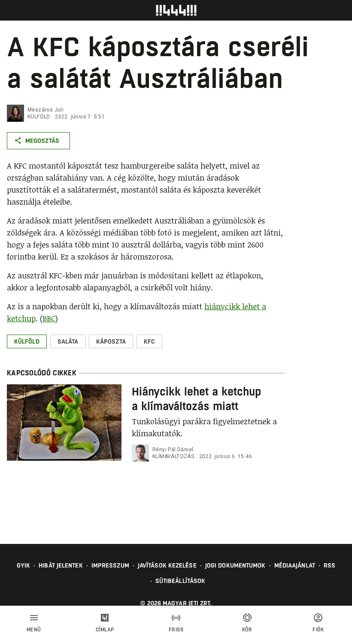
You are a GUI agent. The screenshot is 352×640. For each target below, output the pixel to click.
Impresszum (110, 565)
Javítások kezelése (167, 565)
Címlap (105, 630)
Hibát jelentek (60, 565)
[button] (27, 341)
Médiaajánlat (294, 565)
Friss (176, 630)
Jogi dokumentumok (235, 565)
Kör (247, 630)
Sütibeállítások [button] (180, 580)
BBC (48, 318)
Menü (34, 630)
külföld (38, 117)
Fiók (318, 630)
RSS (329, 565)
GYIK (23, 565)
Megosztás (42, 140)
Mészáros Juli (45, 110)
